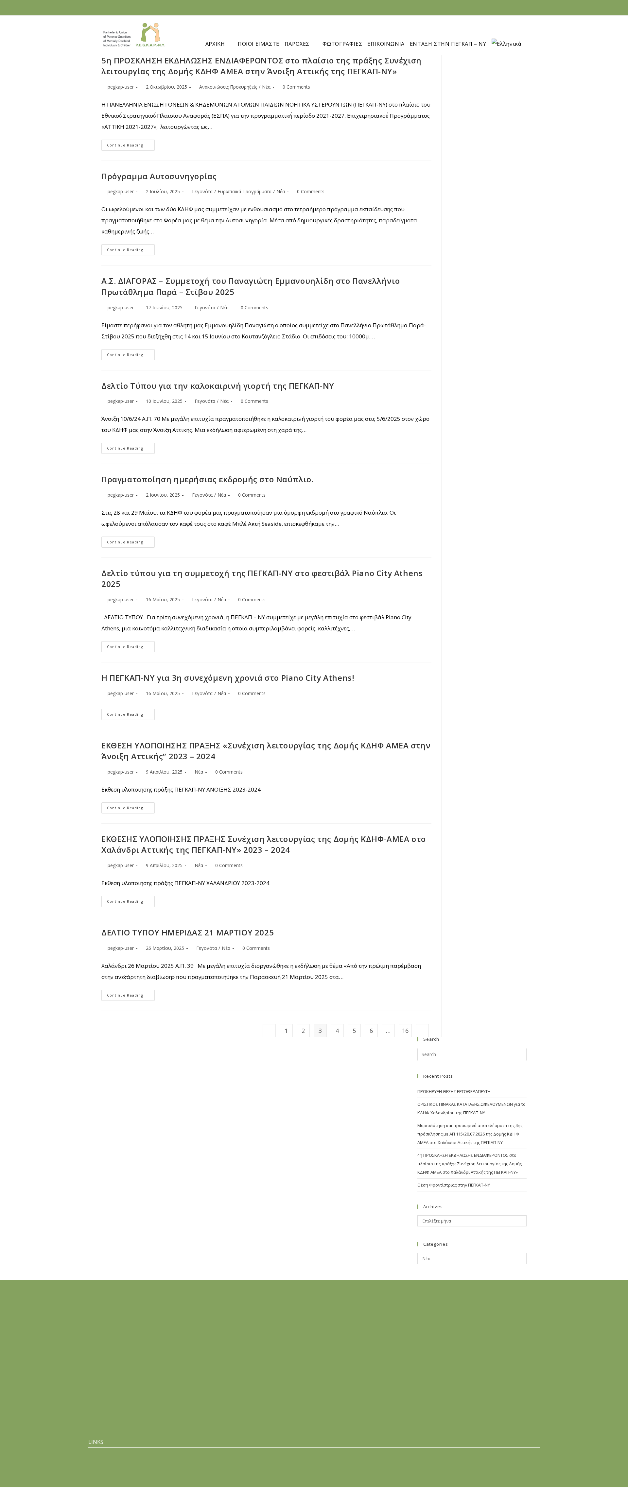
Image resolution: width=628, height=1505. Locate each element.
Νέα (266, 87)
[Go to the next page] (422, 1030)
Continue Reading (131, 143)
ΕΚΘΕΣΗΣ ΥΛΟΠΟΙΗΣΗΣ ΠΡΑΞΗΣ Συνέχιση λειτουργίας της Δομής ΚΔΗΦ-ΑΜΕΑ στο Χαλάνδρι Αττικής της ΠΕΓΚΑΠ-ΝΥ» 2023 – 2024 (263, 844)
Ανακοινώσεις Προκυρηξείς (228, 87)
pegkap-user (121, 87)
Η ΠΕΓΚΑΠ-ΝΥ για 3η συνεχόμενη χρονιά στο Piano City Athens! (227, 677)
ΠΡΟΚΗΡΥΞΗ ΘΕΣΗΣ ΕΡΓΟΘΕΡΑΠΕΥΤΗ (454, 1091)
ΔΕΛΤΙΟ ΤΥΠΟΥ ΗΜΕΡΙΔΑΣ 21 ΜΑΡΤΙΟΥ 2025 (187, 932)
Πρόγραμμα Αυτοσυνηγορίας (159, 176)
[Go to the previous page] (269, 1030)
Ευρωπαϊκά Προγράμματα (244, 191)
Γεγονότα (202, 191)
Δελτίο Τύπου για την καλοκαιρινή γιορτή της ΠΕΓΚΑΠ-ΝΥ (217, 385)
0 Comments (296, 87)
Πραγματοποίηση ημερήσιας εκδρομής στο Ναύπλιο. (207, 479)
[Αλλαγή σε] (510, 33)
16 (405, 1031)
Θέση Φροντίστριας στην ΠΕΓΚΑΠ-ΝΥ (453, 1185)
